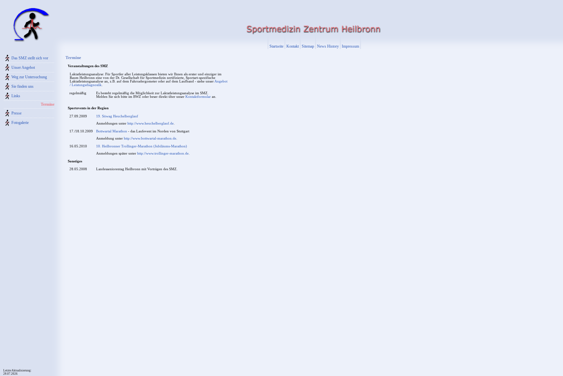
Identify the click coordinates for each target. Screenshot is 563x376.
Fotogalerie (20, 122)
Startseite (276, 46)
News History (328, 46)
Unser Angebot (23, 67)
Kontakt (292, 46)
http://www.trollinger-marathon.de (163, 153)
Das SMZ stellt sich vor (29, 58)
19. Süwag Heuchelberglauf (117, 116)
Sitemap (308, 46)
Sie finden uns (22, 86)
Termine (47, 104)
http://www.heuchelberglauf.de (150, 123)
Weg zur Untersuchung (29, 77)
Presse (16, 113)
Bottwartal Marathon (111, 131)
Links (15, 96)
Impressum (350, 46)
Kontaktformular (198, 96)
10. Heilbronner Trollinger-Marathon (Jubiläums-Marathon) (141, 146)
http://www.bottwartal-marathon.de (150, 138)
